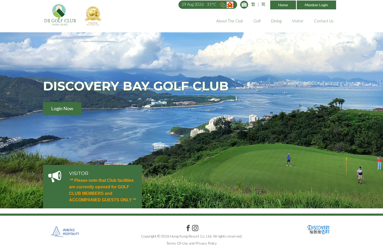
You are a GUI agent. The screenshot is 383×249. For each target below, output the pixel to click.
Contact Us (323, 20)
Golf (257, 20)
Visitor (298, 20)
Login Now (62, 108)
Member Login (316, 5)
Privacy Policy (206, 243)
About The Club (229, 20)
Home (283, 5)
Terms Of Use (177, 243)
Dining (276, 20)
